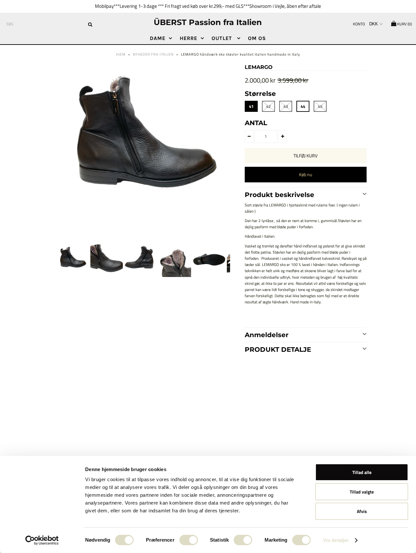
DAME (157, 38)
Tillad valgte (362, 491)
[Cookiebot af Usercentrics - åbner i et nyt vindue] (42, 540)
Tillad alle (361, 472)
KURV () (404, 24)
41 (251, 106)
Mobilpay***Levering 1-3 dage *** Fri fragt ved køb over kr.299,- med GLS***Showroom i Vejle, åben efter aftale (208, 6)
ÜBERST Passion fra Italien (208, 22)
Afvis (362, 511)
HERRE (188, 38)
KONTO (359, 24)
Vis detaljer (336, 540)
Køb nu (305, 174)
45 (320, 106)
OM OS (257, 38)
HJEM (120, 54)
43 (285, 106)
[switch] (188, 540)
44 (303, 106)
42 (268, 106)
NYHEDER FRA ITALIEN (153, 54)
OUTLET (223, 38)
